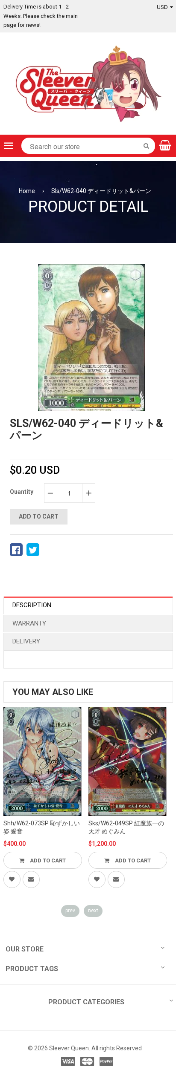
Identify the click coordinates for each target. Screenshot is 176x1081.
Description (31, 605)
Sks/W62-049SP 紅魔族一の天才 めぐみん (126, 827)
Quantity (21, 491)
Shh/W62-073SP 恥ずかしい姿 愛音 (41, 827)
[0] (16, 549)
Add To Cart (47, 860)
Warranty (29, 623)
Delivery (26, 641)
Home (27, 190)
